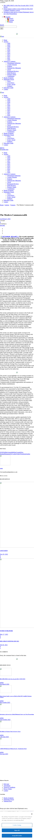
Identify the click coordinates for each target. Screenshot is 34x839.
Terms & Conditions (9, 787)
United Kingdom (21, 454)
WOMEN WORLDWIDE (6, 630)
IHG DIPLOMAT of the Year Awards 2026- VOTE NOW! (12, 678)
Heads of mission (9, 798)
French (11, 18)
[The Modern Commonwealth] (5, 464)
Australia (10, 452)
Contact (6, 790)
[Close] (32, 814)
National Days (8, 801)
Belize (14, 452)
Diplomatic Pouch (9, 799)
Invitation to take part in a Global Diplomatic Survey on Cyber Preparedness (17, 714)
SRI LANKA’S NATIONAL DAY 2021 (9, 641)
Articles (7, 205)
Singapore (7, 454)
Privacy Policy (8, 789)
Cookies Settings (17, 825)
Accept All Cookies (17, 835)
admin (1, 468)
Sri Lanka (13, 454)
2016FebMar (3, 452)
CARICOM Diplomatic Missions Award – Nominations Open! (13, 748)
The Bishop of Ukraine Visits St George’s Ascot (10, 731)
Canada (18, 452)
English (7, 17)
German (11, 20)
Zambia (28, 454)
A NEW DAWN (4, 550)
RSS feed (6, 784)
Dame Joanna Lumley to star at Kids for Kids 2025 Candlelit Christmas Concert (18, 9)
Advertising (7, 785)
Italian (11, 22)
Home (2, 205)
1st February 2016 (5, 219)
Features (13, 205)
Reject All (17, 830)
